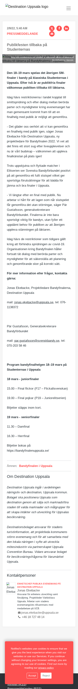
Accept (32, 675)
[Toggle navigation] (68, 8)
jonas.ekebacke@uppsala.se (33, 302)
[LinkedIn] (66, 28)
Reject (46, 675)
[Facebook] (59, 28)
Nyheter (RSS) (16, 684)
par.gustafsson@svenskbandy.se (36, 340)
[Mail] (52, 34)
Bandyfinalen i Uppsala (35, 466)
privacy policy (46, 667)
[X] (52, 28)
